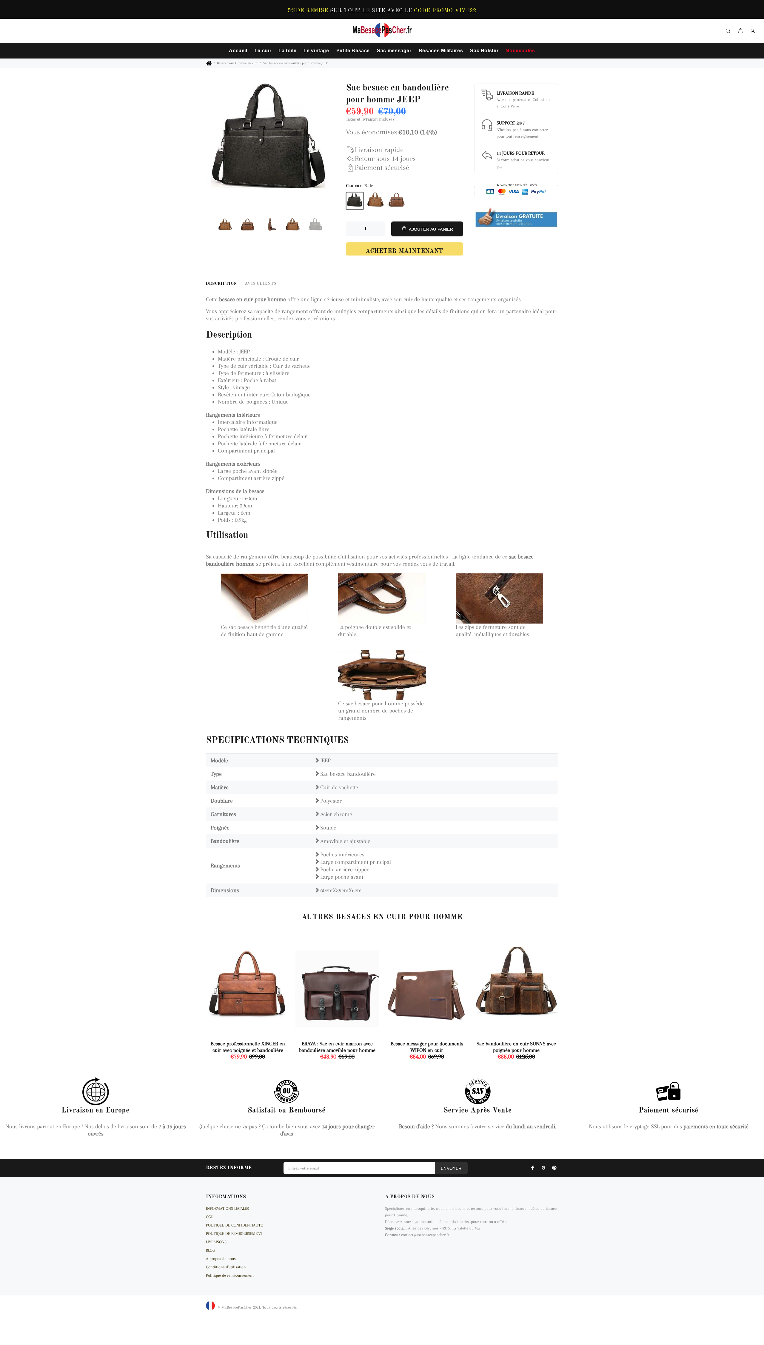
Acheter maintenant (404, 251)
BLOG (210, 1250)
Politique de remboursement (230, 1275)
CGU (209, 1217)
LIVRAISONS (216, 1242)
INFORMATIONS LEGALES (227, 1208)
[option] (228, 225)
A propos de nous (221, 1258)
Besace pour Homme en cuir (237, 63)
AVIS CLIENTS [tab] (260, 283)
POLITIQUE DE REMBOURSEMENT (234, 1233)
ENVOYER (451, 1168)
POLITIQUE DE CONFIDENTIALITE (234, 1225)
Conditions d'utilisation (226, 1267)
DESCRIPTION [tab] (221, 283)
